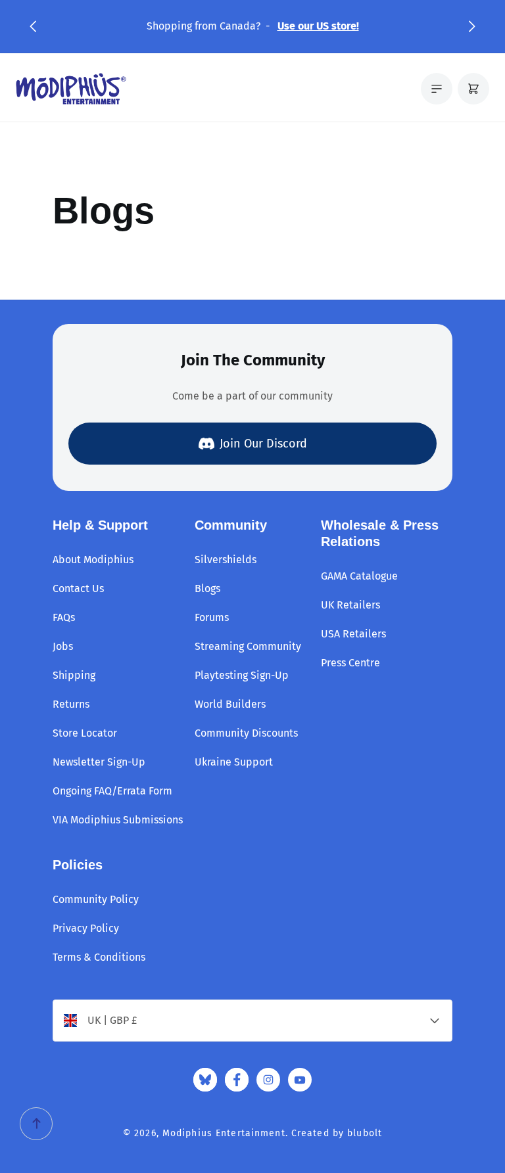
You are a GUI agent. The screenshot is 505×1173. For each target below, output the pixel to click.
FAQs (64, 617)
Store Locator (85, 733)
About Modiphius (93, 559)
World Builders (230, 704)
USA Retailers (353, 634)
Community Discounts (246, 733)
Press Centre (350, 662)
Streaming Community (248, 646)
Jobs (63, 646)
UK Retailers (350, 605)
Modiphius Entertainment (223, 1133)
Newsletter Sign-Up (99, 762)
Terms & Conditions (99, 957)
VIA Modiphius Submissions (118, 820)
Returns (71, 704)
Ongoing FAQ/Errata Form (112, 791)
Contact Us (78, 588)
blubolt (364, 1133)
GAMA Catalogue (359, 576)
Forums (212, 617)
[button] (32, 26)
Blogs (207, 588)
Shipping (74, 675)
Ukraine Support (234, 762)
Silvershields (225, 559)
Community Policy (96, 899)
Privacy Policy (86, 928)
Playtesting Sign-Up (242, 675)
